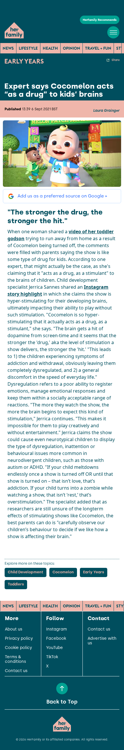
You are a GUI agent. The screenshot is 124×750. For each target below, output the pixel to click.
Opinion (71, 48)
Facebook (56, 638)
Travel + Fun (98, 48)
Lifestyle (28, 48)
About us (13, 629)
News (8, 48)
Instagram (56, 629)
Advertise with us (102, 640)
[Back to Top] (62, 688)
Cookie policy (18, 647)
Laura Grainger (106, 111)
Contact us (16, 671)
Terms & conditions (15, 659)
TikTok (52, 657)
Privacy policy (19, 638)
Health (50, 48)
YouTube (54, 647)
